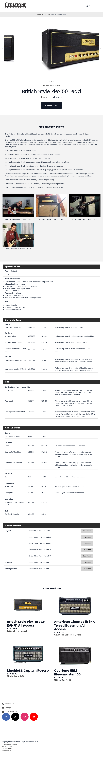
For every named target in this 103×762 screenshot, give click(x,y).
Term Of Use (7, 746)
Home (39, 14)
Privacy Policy (7, 749)
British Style (46, 14)
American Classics (64, 634)
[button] (2, 49)
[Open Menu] (98, 6)
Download (87, 531)
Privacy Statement (9, 744)
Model (24, 631)
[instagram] (25, 717)
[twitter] (15, 717)
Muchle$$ (19, 676)
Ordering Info (7, 751)
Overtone (66, 679)
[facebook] (6, 717)
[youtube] (34, 717)
